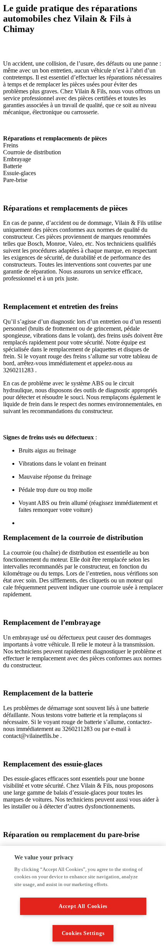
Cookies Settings (83, 933)
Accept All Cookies (83, 906)
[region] (83, 899)
